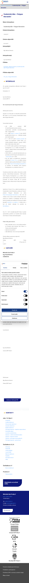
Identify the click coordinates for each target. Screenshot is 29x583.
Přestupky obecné (9, 457)
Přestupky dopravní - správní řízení (13, 440)
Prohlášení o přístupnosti (9, 569)
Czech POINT (8, 452)
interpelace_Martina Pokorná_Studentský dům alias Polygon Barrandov (14, 67)
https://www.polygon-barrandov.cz (18, 163)
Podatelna (7, 420)
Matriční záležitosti (9, 454)
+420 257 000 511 (9, 501)
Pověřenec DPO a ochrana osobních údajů (13, 572)
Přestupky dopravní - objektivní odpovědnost (15, 429)
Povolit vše (14, 310)
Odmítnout (14, 318)
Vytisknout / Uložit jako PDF (12, 399)
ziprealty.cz (9, 202)
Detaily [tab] (14, 267)
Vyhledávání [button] (7, 510)
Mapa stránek (6, 575)
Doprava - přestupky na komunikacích (13, 438)
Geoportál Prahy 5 (14, 532)
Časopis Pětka (14, 524)
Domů (2, 5)
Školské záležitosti (9, 427)
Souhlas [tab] (5, 267)
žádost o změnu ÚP (15, 133)
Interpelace (8, 5)
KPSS (14, 541)
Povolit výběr (14, 314)
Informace (7, 447)
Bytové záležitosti (9, 468)
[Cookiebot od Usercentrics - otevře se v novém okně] (21, 264)
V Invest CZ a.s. (14, 160)
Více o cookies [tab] (23, 267)
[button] (12, 483)
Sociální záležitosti (9, 422)
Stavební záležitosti (9, 426)
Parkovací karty (8, 474)
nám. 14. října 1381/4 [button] (7, 496)
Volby (6, 459)
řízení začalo (9, 156)
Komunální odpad (9, 431)
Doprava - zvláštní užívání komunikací (13, 434)
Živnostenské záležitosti (10, 424)
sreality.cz (16, 202)
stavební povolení (20, 138)
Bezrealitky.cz (6, 206)
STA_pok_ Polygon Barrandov (10, 76)
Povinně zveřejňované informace (11, 567)
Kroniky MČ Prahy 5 (14, 561)
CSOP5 (14, 551)
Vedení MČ (7, 448)
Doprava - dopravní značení (11, 436)
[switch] (25, 296)
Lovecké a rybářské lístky (11, 433)
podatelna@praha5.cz (11, 503)
